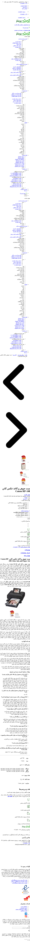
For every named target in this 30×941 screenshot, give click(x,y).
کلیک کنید (10, 796)
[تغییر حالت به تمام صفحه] (26, 939)
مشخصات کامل (25, 510)
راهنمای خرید (24, 906)
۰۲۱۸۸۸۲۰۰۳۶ (23, 3)
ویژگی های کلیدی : (25, 500)
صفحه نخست (24, 5)
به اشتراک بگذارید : (25, 521)
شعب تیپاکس (24, 910)
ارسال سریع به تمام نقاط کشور (22, 541)
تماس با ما (24, 8)
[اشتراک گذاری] (28, 939)
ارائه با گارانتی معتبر (25, 532)
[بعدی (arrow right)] (28, 940)
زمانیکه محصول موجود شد (22, 515)
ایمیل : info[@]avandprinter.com (22, 844)
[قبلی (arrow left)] (29, 940)
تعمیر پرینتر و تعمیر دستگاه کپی (19, 882)
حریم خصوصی (23, 908)
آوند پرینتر (23, 921)
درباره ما (25, 7)
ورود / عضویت (21, 11)
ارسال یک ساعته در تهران (24, 545)
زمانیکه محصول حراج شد (22, 513)
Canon (25, 497)
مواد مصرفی (21, 355)
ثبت (28, 518)
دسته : (28, 499)
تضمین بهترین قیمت (25, 536)
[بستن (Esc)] (29, 939)
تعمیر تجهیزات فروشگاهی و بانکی (19, 881)
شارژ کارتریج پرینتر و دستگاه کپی (19, 880)
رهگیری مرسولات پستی (21, 909)
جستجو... (28, 927)
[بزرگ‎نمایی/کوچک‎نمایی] (25, 939)
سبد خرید (23, 193)
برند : (28, 497)
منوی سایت (27, 36)
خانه (26, 355)
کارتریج (14, 355)
